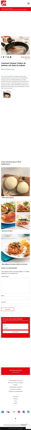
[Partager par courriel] (10, 57)
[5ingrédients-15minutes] (8, 412)
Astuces (10, 8)
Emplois (15, 385)
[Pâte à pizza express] (15, 181)
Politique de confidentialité (15, 391)
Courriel (3, 302)
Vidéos (15, 403)
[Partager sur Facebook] (1, 57)
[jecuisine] (18, 412)
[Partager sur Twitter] (3, 57)
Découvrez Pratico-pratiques (15, 382)
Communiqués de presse (15, 387)
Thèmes (15, 399)
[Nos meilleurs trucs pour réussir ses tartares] (15, 248)
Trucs (6, 8)
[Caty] (14, 412)
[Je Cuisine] (3, 3)
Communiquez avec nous (15, 380)
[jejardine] (28, 412)
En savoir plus (15, 371)
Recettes (15, 396)
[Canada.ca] (24, 424)
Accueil (2, 8)
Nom (3, 295)
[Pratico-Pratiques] (2, 412)
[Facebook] (15, 418)
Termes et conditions (15, 389)
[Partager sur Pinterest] (5, 57)
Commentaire (5, 276)
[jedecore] (23, 412)
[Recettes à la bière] (15, 215)
